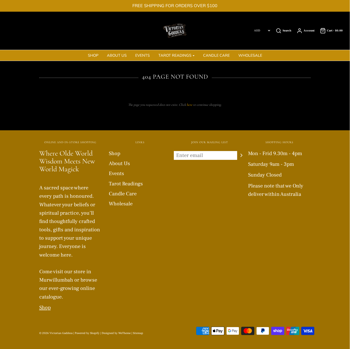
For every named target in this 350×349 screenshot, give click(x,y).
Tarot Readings (126, 183)
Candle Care (216, 55)
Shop (93, 55)
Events (142, 55)
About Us (117, 55)
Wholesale (250, 55)
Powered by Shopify (87, 333)
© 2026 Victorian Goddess (56, 333)
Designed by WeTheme (116, 333)
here (189, 105)
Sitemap (138, 333)
